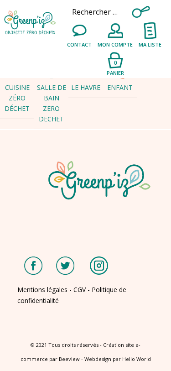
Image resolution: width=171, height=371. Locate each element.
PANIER (115, 67)
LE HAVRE (85, 87)
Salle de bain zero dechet (51, 103)
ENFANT (120, 87)
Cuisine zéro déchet (17, 98)
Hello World (136, 358)
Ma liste (150, 44)
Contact (79, 44)
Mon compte (115, 44)
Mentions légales (42, 289)
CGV (79, 289)
